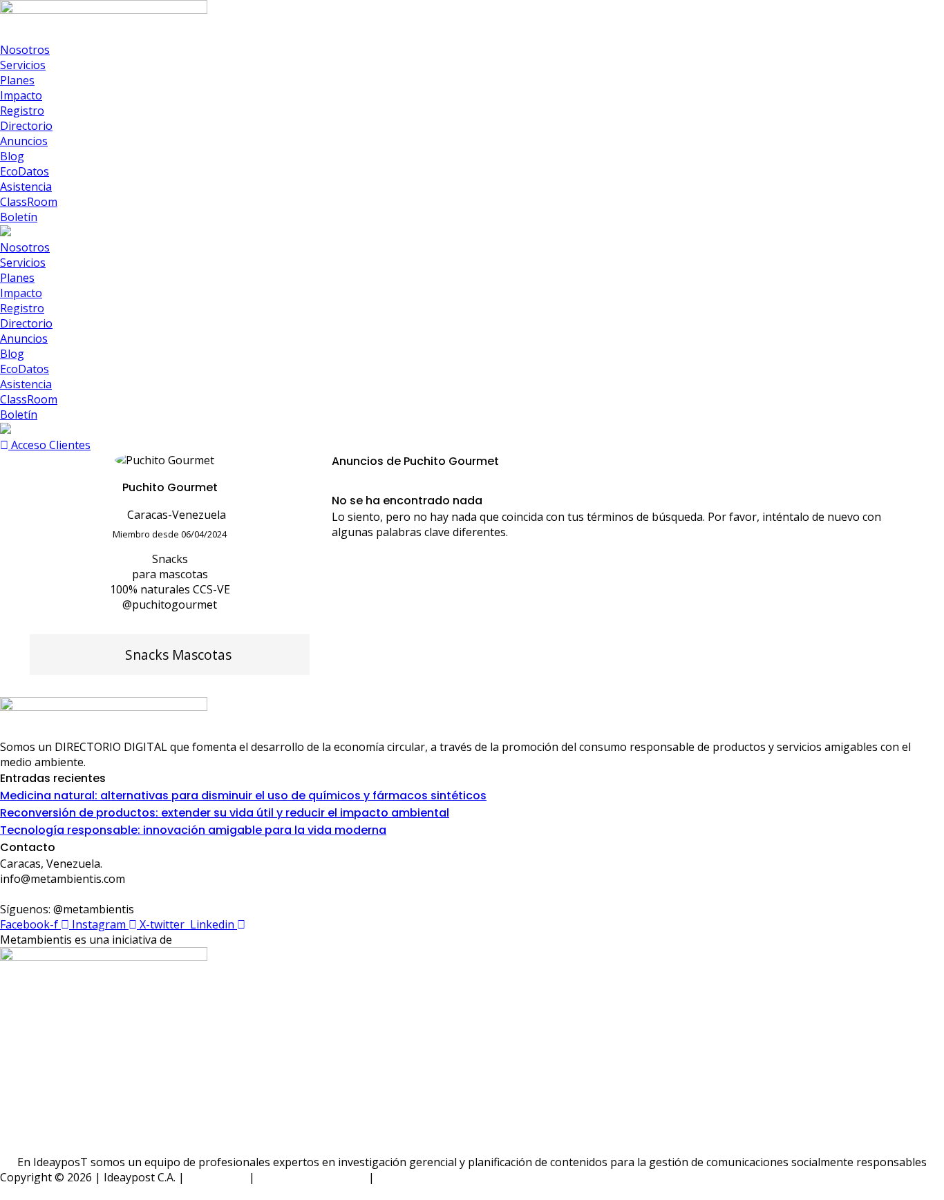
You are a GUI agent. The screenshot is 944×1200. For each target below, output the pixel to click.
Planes (17, 80)
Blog (12, 156)
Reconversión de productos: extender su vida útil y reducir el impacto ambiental (224, 813)
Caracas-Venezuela (176, 514)
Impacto (21, 95)
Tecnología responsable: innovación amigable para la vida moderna (193, 830)
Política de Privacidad (312, 1177)
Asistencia (26, 186)
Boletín (18, 217)
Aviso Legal (216, 1177)
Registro (22, 110)
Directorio (26, 125)
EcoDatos (24, 171)
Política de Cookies (425, 1177)
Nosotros (25, 49)
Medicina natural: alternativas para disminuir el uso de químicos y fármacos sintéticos (243, 795)
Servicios (23, 65)
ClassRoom (28, 201)
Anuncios (24, 141)
